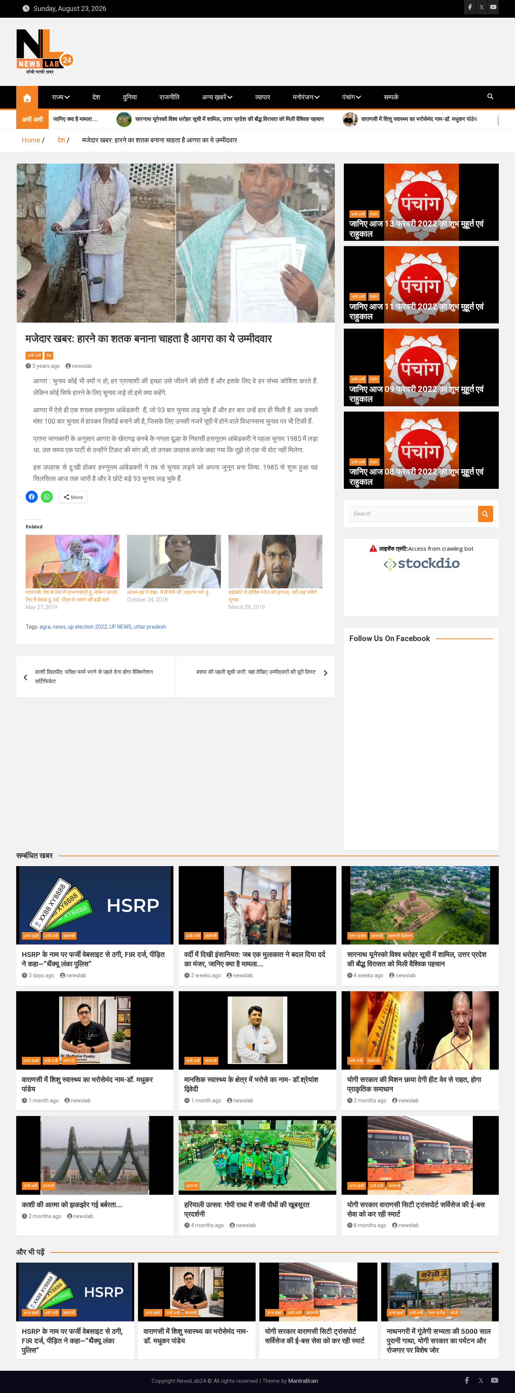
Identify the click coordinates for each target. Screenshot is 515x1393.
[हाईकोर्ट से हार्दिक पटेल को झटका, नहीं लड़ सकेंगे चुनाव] (275, 561)
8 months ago (370, 1225)
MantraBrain (303, 1381)
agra (45, 627)
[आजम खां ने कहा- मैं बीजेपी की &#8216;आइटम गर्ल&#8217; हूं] (174, 561)
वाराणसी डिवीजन (400, 936)
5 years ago (46, 366)
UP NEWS (120, 627)
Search (485, 514)
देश (96, 97)
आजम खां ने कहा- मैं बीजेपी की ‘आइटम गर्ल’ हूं (167, 592)
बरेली (454, 1312)
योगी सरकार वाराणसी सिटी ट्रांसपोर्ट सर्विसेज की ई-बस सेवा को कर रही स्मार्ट (315, 1336)
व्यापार (262, 97)
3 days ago (41, 975)
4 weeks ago (368, 975)
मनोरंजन (303, 97)
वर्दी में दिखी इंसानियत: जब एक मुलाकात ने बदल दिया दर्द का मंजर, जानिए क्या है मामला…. (254, 959)
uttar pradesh (150, 627)
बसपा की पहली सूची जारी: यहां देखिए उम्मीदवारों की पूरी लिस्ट (256, 672)
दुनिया (130, 97)
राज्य (57, 97)
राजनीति (169, 97)
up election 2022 (87, 627)
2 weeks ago (206, 975)
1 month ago (44, 1101)
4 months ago (207, 1225)
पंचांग (348, 97)
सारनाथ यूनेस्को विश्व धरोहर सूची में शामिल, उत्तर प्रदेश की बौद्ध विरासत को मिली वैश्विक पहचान (416, 959)
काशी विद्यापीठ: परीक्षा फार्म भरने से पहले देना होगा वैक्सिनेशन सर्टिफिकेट (94, 677)
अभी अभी (34, 355)
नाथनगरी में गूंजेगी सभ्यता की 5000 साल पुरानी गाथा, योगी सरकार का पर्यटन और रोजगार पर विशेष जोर (438, 1340)
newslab (82, 366)
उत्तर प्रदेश (357, 936)
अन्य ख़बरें (214, 97)
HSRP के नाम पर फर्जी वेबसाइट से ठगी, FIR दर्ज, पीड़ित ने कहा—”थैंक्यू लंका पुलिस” (72, 1340)
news (59, 627)
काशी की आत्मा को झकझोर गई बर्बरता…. (72, 1204)
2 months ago (370, 1101)
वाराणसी (69, 936)
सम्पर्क (391, 97)
